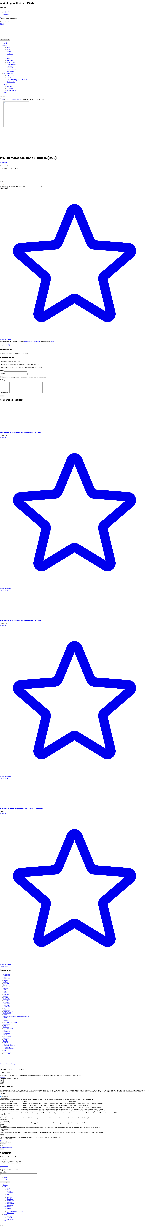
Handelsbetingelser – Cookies (15, 1211)
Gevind (5, 996)
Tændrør (5, 1041)
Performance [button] (3, 1119)
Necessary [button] (3, 1095)
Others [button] (2, 1134)
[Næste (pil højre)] (2, 1225)
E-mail (2, 373)
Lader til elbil (7, 1013)
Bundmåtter (6, 978)
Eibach (52, 341)
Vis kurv (2, 23)
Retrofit (5, 1025)
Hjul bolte (6, 1000)
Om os (9, 1210)
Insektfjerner (6, 1006)
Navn (2, 370)
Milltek (5, 1017)
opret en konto (4, 1166)
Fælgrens (5, 988)
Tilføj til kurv (4, 188)
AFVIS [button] (21, 1078)
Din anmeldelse (4, 392)
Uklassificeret (7, 1052)
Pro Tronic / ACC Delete (10, 1022)
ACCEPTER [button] (14, 1078)
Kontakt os (10, 1208)
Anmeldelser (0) (7, 345)
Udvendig (6, 1050)
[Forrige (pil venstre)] (0, 1225)
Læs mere (2, 1077)
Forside (2, 99)
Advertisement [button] (4, 1129)
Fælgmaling (6, 986)
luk (1, 1140)
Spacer (5, 1034)
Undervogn (8, 99)
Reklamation (10, 1213)
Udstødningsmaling (8, 1048)
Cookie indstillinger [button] (5, 1078)
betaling (2, 24)
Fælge (5, 985)
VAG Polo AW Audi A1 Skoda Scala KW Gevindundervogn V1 (21, 808)
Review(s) (3, 162)
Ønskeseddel (10, 1219)
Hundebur (6, 1002)
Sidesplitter (6, 1031)
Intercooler (6, 1008)
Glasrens (5, 997)
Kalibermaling (7, 1010)
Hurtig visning (4, 590)
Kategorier (6, 1179)
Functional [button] (3, 1114)
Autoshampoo (7, 974)
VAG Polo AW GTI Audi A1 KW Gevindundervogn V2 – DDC (20, 620)
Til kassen (9, 1217)
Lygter (5, 1014)
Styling (5, 1039)
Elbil (8, 1189)
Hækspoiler (6, 999)
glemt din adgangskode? (6, 1147)
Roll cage (6, 1027)
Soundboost (6, 1033)
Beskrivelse (6, 344)
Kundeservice (7, 1206)
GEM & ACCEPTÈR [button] (6, 1139)
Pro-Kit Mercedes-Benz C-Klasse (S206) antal (12, 186)
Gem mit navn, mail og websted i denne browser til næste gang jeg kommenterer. (24, 377)
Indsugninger (10, 1203)
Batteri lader (6, 975)
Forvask (5, 992)
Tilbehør (5, 1042)
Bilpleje (5, 977)
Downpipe (6, 983)
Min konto (10, 1216)
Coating (5, 980)
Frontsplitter (6, 994)
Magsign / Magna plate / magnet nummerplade (16, 1016)
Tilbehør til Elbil (7, 1044)
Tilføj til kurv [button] (3, 437)
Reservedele (6, 1024)
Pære (4, 1019)
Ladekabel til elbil (8, 1011)
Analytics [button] (2, 1124)
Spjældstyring (7, 1036)
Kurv (4, 1220)
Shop (4, 1030)
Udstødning (6, 1047)
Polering (5, 1020)
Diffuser (5, 982)
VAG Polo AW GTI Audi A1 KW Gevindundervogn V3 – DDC (20, 432)
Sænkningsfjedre (16, 99)
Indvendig (6, 1005)
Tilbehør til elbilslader (9, 1045)
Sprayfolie (6, 1038)
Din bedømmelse (5, 380)
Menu (5, 1177)
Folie (4, 989)
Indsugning (6, 1003)
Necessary (5, 1096)
